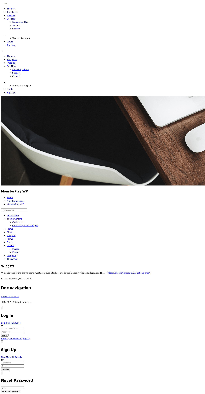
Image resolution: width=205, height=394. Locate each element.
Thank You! (12, 259)
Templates (12, 12)
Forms (10, 238)
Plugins (16, 252)
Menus (10, 228)
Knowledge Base (20, 22)
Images (15, 248)
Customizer (17, 222)
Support (16, 25)
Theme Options (14, 218)
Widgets (11, 235)
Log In (10, 41)
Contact (16, 28)
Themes (11, 8)
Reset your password (11, 338)
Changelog (12, 255)
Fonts (9, 242)
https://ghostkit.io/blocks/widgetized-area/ (129, 272)
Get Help (11, 18)
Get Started (13, 215)
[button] (8, 35)
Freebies (11, 15)
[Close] (2, 307)
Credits (10, 245)
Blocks (10, 232)
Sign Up (11, 45)
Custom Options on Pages (25, 225)
